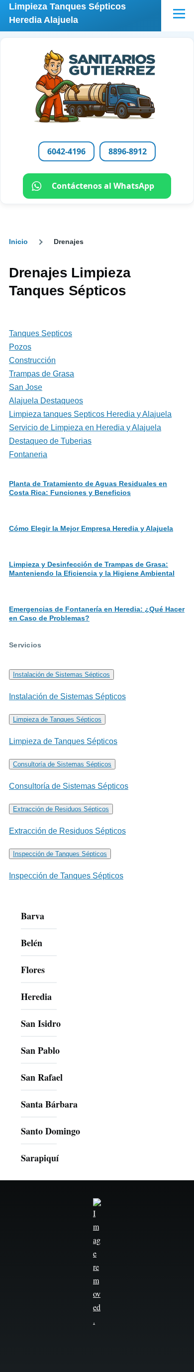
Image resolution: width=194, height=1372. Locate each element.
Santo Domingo (50, 1130)
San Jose (25, 387)
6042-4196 (66, 151)
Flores (33, 969)
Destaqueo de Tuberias (50, 441)
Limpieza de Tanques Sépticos (57, 719)
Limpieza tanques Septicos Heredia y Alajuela (90, 414)
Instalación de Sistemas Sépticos (61, 674)
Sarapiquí (40, 1157)
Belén (31, 942)
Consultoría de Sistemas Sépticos (62, 764)
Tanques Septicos (40, 333)
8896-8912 (127, 151)
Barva (32, 915)
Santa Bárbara (49, 1104)
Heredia (36, 996)
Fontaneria (28, 454)
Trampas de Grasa (41, 374)
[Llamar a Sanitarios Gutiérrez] (97, 86)
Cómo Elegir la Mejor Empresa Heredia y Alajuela (91, 528)
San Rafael (42, 1077)
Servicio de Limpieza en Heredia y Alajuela (85, 427)
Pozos (20, 347)
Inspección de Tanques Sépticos (60, 854)
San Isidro (41, 1023)
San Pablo (40, 1050)
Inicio (18, 242)
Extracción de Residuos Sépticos (61, 809)
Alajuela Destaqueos (46, 400)
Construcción (32, 360)
